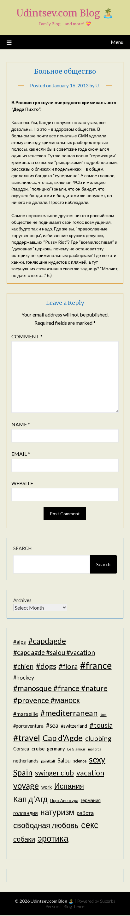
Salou (64, 760)
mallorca (94, 749)
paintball (48, 761)
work (46, 787)
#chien (23, 666)
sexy (97, 759)
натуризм (57, 812)
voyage (26, 786)
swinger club (54, 773)
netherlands (25, 760)
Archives (22, 600)
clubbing (98, 738)
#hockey (23, 677)
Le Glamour (76, 749)
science (79, 760)
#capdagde (47, 640)
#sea (52, 725)
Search (22, 548)
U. (98, 85)
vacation (90, 772)
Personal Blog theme (65, 906)
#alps (19, 641)
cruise (38, 748)
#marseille (25, 714)
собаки (24, 839)
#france (96, 665)
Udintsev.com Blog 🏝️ (65, 13)
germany (56, 748)
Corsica (21, 748)
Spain (22, 772)
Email (20, 454)
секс (89, 825)
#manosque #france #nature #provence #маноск (60, 694)
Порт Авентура (64, 800)
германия (91, 800)
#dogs (46, 665)
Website (22, 483)
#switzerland (74, 726)
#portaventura (28, 726)
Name (20, 424)
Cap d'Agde (63, 738)
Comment (27, 336)
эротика (53, 838)
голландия (25, 813)
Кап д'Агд (30, 799)
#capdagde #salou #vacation (54, 652)
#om (103, 714)
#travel (26, 737)
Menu (117, 42)
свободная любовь (46, 825)
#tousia (101, 725)
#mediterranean (69, 713)
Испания (69, 785)
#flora (68, 666)
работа (85, 813)
